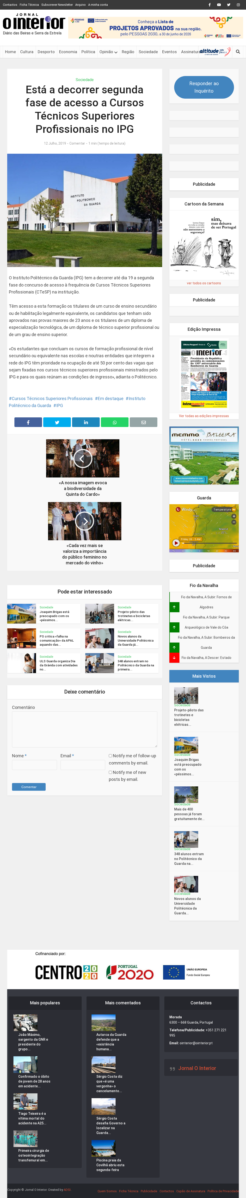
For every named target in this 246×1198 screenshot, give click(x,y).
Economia (68, 51)
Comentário (23, 707)
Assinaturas (192, 51)
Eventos (169, 51)
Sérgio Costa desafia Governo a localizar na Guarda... (110, 1125)
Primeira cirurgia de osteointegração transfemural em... (33, 1155)
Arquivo (80, 4)
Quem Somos (107, 1191)
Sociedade (148, 51)
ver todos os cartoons (204, 283)
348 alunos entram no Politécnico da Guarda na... (189, 859)
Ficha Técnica (29, 4)
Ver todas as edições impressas (204, 416)
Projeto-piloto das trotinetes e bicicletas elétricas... (134, 616)
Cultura (26, 51)
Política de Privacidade (223, 1191)
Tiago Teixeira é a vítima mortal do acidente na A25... (32, 1118)
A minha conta (98, 4)
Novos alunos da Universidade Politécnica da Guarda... (187, 906)
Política (88, 51)
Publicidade (149, 1191)
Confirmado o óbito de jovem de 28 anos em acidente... (34, 1081)
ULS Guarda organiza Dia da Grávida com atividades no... (59, 665)
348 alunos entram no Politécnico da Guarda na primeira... (136, 665)
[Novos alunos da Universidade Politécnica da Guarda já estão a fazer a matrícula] (187, 884)
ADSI (67, 1190)
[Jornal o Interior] (34, 21)
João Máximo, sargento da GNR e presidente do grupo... (33, 1042)
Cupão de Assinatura (190, 1191)
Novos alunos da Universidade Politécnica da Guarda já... (136, 640)
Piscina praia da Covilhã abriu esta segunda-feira (110, 1165)
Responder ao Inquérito (204, 87)
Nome (19, 755)
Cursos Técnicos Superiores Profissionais (52, 398)
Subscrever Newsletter (57, 4)
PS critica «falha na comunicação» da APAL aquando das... (57, 640)
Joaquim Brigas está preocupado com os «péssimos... (54, 616)
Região (128, 51)
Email (67, 755)
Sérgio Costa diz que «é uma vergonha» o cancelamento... (109, 1084)
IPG (59, 405)
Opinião (106, 51)
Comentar (77, 143)
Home (10, 51)
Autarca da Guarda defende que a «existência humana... (111, 1042)
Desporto (46, 51)
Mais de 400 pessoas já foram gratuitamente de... (189, 814)
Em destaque (110, 398)
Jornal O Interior (197, 1068)
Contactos (10, 4)
